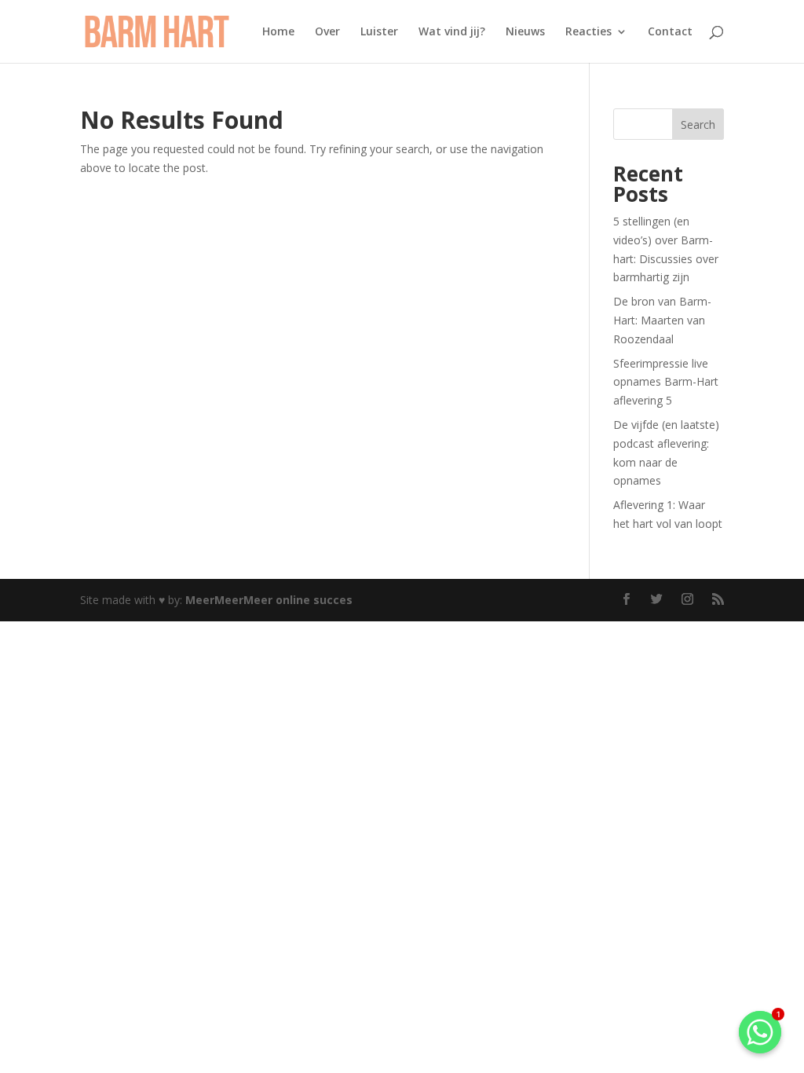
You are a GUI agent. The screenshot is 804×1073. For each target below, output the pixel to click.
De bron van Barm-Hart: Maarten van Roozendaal (662, 320)
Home (278, 32)
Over (327, 32)
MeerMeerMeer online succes (269, 599)
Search (698, 124)
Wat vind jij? (451, 32)
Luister (379, 32)
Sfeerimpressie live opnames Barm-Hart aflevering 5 (665, 382)
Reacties (588, 32)
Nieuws (525, 32)
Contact (670, 32)
